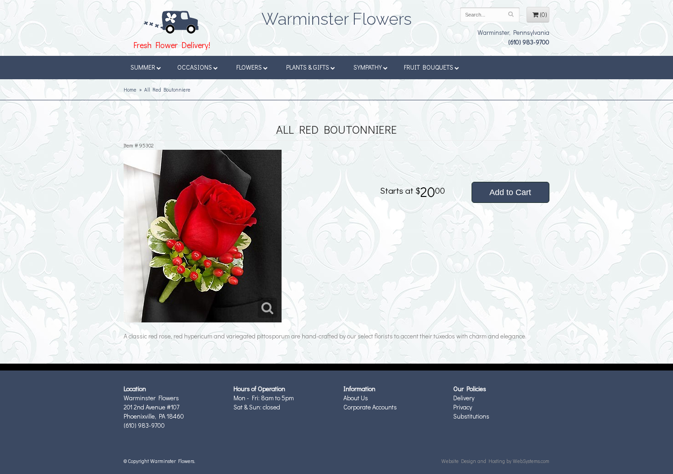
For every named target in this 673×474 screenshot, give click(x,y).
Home (130, 89)
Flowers (249, 67)
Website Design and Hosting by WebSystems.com (495, 461)
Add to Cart (510, 192)
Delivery (463, 397)
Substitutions (471, 416)
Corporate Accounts (370, 407)
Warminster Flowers (336, 16)
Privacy (462, 407)
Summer (142, 67)
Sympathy (367, 67)
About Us (355, 397)
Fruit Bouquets (428, 67)
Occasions (194, 67)
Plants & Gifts (307, 67)
